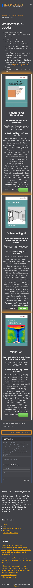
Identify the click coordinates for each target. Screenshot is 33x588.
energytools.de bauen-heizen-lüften (12, 15)
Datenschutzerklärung (10, 533)
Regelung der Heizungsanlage (11, 570)
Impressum (6, 530)
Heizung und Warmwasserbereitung (13, 566)
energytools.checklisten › (20, 432)
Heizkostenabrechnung (9, 577)
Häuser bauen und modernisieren (12, 545)
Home (5, 524)
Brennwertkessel (23, 568)
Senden (26, 480)
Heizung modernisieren (9, 568)
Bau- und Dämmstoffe (9, 552)
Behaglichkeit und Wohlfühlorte (20, 550)
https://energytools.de (20, 65)
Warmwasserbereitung (9, 575)
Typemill (16, 586)
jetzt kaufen (23, 190)
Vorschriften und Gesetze (12, 528)
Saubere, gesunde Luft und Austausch (14, 558)
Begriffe (5, 526)
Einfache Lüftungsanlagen (10, 560)
